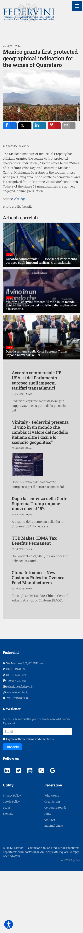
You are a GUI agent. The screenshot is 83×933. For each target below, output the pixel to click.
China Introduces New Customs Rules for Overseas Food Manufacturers (39, 577)
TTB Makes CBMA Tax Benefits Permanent (34, 540)
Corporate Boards (55, 807)
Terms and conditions (40, 739)
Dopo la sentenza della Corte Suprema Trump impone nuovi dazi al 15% (39, 503)
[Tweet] (24, 125)
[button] (8, 924)
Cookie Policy (11, 801)
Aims (47, 813)
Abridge (19, 199)
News (9, 254)
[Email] (68, 125)
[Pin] (54, 125)
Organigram (52, 801)
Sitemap (8, 813)
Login (6, 807)
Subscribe (12, 747)
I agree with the (29, 739)
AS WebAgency (70, 860)
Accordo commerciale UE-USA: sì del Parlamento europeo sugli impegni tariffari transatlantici (37, 380)
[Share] (10, 125)
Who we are (51, 795)
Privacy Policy (12, 795)
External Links (53, 825)
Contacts (50, 819)
